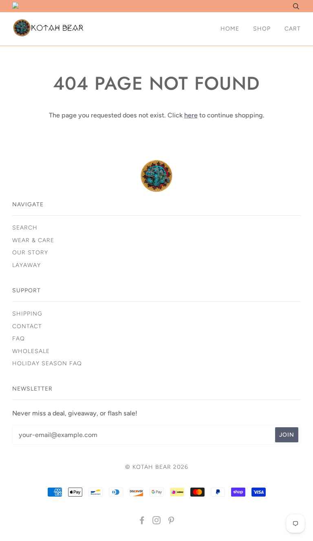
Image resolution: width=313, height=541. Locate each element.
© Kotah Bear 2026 (156, 467)
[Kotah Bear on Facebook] (142, 521)
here (191, 115)
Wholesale (31, 351)
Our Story (30, 252)
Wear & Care (33, 240)
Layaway (26, 265)
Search (24, 227)
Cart (292, 28)
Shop (262, 28)
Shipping (27, 313)
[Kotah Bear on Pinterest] (171, 521)
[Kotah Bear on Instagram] (156, 521)
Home (229, 28)
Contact (27, 326)
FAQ (18, 338)
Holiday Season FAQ (47, 363)
